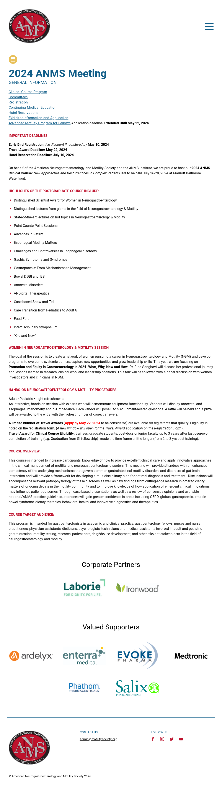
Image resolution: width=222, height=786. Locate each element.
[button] (209, 26)
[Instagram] (162, 739)
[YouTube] (181, 739)
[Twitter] (172, 739)
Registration (18, 102)
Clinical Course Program (28, 92)
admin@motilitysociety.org (98, 739)
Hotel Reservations (24, 113)
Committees (18, 97)
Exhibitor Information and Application (39, 118)
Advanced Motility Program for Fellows (40, 123)
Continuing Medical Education (33, 107)
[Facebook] (153, 739)
